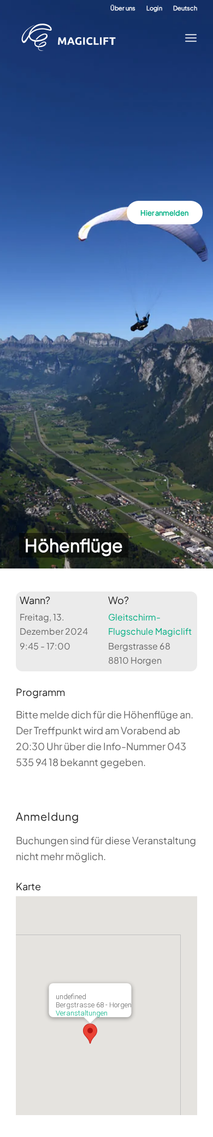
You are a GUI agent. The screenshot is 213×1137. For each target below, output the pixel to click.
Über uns (122, 7)
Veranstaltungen (82, 1013)
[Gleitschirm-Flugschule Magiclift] (98, 38)
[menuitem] (123, 8)
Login (154, 7)
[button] (90, 1033)
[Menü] (188, 38)
